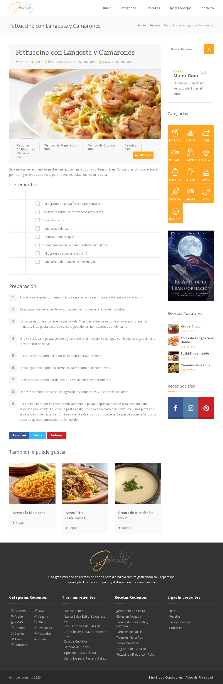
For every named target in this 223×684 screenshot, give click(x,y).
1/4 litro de (73, 212)
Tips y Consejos (179, 8)
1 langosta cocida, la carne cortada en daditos (74, 245)
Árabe (190, 199)
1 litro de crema (53, 220)
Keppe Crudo (191, 326)
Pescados (175, 160)
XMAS (206, 180)
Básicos (175, 219)
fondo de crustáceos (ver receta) (81, 212)
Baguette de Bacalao (131, 649)
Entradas (175, 140)
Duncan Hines (73, 611)
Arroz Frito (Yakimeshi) (75, 515)
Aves (206, 140)
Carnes (190, 160)
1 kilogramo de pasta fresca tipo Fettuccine (72, 204)
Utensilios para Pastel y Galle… (85, 658)
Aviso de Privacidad (199, 677)
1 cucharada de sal (55, 229)
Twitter (38, 435)
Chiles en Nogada (128, 617)
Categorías (127, 8)
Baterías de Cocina (77, 647)
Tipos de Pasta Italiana (80, 653)
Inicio (107, 8)
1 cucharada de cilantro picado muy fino (70, 262)
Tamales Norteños (195, 365)
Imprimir (144, 155)
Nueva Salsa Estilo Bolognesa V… (85, 618)
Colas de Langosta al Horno (197, 340)
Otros (191, 180)
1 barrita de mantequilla (58, 237)
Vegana (175, 199)
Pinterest (57, 435)
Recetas (154, 8)
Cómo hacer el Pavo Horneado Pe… (85, 634)
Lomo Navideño (127, 643)
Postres (175, 180)
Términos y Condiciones (165, 677)
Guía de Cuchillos (76, 641)
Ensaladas (206, 160)
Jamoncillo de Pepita (130, 611)
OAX (206, 199)
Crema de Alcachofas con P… (135, 515)
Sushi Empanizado (195, 353)
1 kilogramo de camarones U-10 (65, 253)
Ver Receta (188, 331)
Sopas (23, 62)
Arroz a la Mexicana (29, 513)
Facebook (20, 435)
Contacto (206, 8)
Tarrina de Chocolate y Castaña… (132, 624)
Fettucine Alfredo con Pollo (135, 654)
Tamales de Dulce (129, 632)
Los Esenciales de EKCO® (82, 626)
